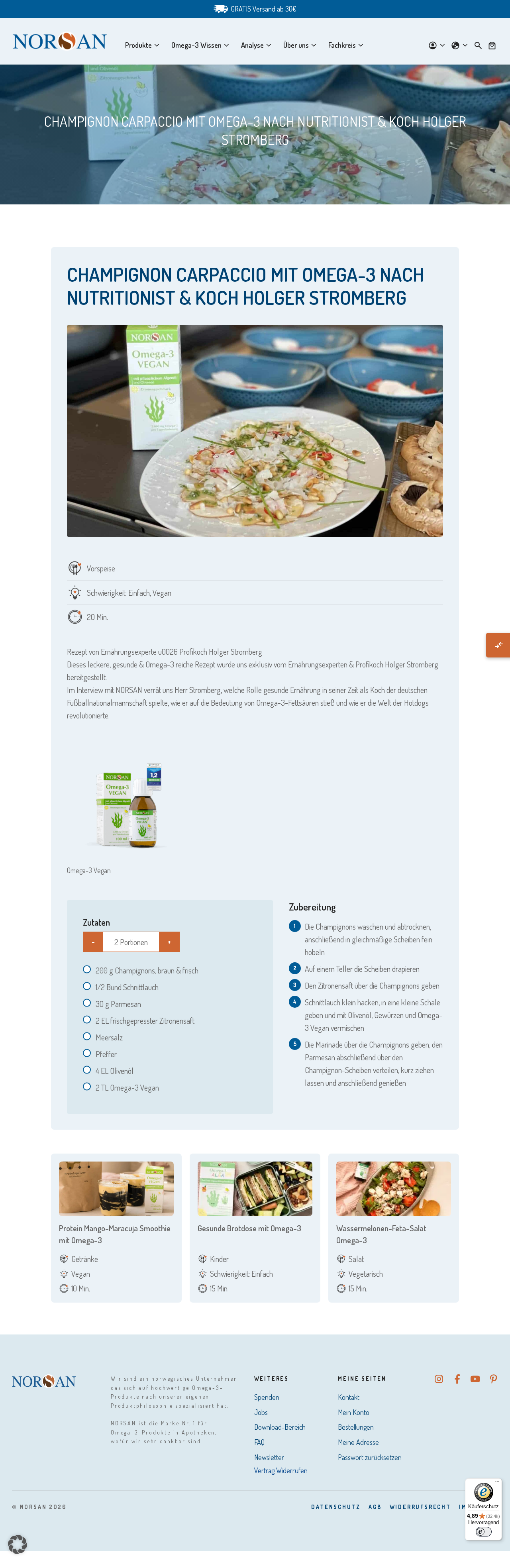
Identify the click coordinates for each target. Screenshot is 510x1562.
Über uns (296, 45)
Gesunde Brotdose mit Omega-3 (249, 1228)
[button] (17, 1544)
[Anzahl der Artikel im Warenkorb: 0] (492, 45)
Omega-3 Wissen (196, 45)
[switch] (484, 1531)
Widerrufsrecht (420, 1506)
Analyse (252, 45)
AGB (375, 1506)
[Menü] (497, 1483)
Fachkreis (342, 45)
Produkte (138, 45)
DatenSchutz (336, 1506)
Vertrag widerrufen (281, 1470)
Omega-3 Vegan (89, 870)
